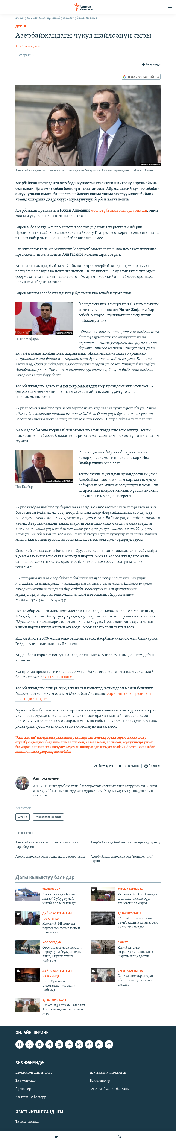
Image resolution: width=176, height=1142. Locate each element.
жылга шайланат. (58, 677)
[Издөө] (119, 1136)
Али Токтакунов (27, 46)
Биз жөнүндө (25, 1081)
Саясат (123, 942)
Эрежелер (23, 1089)
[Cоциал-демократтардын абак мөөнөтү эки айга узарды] (103, 975)
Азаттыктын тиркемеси (108, 1072)
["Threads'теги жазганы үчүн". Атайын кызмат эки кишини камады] (103, 918)
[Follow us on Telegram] (49, 1044)
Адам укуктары (129, 913)
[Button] (151, 64)
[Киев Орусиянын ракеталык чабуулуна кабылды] (27, 975)
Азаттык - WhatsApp (30, 1097)
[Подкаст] (109, 1044)
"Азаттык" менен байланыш (111, 1089)
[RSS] (99, 1044)
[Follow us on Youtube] (39, 1044)
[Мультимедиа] (56, 1136)
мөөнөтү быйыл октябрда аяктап (119, 211)
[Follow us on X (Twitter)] (29, 1044)
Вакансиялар (100, 1081)
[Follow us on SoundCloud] (69, 1044)
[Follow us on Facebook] (19, 1044)
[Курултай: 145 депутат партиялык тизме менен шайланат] (27, 918)
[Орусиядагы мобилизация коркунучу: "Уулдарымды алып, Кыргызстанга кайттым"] (27, 947)
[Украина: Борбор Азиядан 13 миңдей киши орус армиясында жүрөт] (103, 894)
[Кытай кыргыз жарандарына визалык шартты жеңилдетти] (103, 947)
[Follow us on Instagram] (79, 1044)
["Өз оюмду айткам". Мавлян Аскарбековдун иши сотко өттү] (27, 1005)
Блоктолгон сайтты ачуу (33, 1072)
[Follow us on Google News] (59, 1044)
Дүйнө (21, 26)
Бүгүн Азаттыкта (130, 889)
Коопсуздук (51, 942)
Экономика (51, 889)
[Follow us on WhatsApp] (89, 1044)
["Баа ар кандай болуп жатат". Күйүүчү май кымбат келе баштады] (27, 894)
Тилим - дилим (27, 1122)
